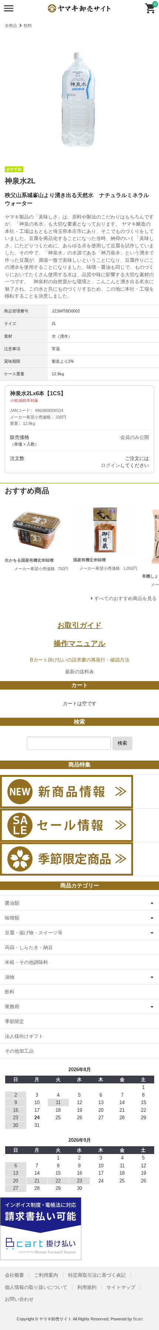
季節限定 (14, 1021)
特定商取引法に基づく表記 (97, 1275)
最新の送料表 (79, 671)
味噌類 (12, 918)
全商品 (11, 25)
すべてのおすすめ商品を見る (125, 598)
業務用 (12, 1006)
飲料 (28, 25)
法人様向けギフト (24, 1036)
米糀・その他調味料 (26, 962)
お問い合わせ (19, 1299)
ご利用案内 (46, 1275)
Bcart (138, 1319)
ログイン (110, 465)
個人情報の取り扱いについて (36, 1287)
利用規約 (87, 1287)
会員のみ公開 (134, 437)
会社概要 (14, 1275)
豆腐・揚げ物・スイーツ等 (33, 932)
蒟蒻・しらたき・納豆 (29, 947)
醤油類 (12, 903)
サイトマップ (120, 1287)
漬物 (9, 977)
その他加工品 (19, 1051)
